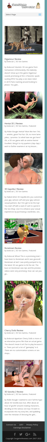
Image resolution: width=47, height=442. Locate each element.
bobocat (10, 61)
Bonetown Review (13, 248)
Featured (32, 126)
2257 (21, 424)
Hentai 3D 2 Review (14, 123)
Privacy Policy (32, 424)
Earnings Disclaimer (22, 427)
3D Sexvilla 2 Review (14, 391)
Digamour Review (13, 59)
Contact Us (11, 424)
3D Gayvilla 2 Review (14, 189)
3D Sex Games (22, 61)
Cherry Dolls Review (14, 330)
